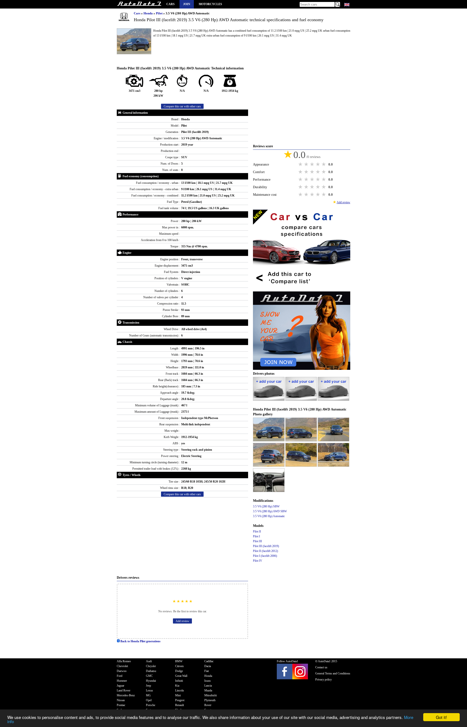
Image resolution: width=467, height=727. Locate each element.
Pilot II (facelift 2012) (265, 551)
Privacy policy (323, 679)
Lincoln (179, 690)
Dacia (207, 666)
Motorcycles (210, 4)
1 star (301, 164)
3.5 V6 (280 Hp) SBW (266, 506)
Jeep (148, 685)
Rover (207, 705)
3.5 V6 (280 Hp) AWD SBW (270, 511)
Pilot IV (257, 560)
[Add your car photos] (269, 399)
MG (148, 695)
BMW (178, 661)
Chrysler (151, 666)
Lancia (208, 685)
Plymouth (210, 700)
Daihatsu (151, 671)
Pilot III (257, 541)
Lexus (149, 690)
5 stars (324, 164)
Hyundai (151, 680)
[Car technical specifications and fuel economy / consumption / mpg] (139, 4)
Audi (149, 661)
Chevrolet (122, 666)
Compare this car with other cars (182, 106)
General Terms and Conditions (332, 673)
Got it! (441, 717)
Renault (179, 705)
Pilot (159, 13)
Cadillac (209, 661)
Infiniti (179, 680)
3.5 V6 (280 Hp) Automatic (269, 516)
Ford (119, 676)
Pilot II (257, 531)
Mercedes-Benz (126, 695)
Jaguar (120, 685)
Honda (148, 13)
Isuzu (207, 680)
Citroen (179, 666)
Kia (177, 685)
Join (186, 4)
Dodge (179, 671)
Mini (178, 695)
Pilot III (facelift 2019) (266, 546)
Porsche (150, 705)
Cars (170, 4)
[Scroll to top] (442, 709)
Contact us (321, 667)
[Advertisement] (182, 536)
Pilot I (256, 536)
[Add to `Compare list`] (301, 289)
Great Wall (181, 676)
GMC (149, 676)
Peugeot (179, 700)
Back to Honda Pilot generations (140, 641)
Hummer (122, 680)
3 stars (312, 164)
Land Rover (123, 690)
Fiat (206, 671)
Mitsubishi (210, 695)
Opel (149, 700)
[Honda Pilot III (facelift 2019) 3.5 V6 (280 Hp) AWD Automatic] (269, 440)
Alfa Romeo (124, 661)
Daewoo (121, 671)
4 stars (318, 164)
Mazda (208, 690)
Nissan (121, 700)
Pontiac (121, 705)
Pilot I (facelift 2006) (265, 556)
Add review (182, 621)
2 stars (307, 164)
